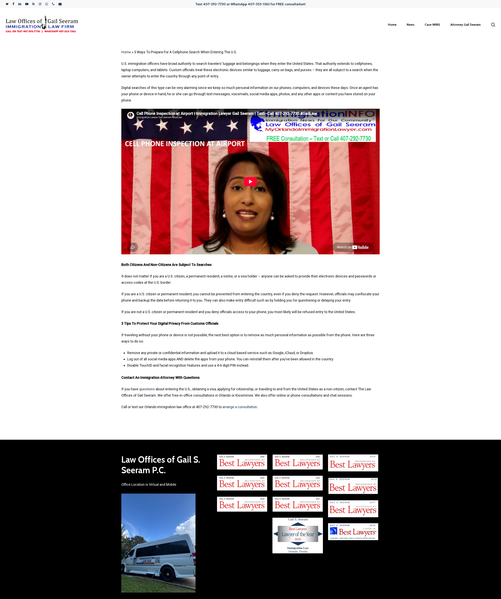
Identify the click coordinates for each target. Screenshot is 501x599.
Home (126, 52)
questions (147, 389)
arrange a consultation (240, 407)
